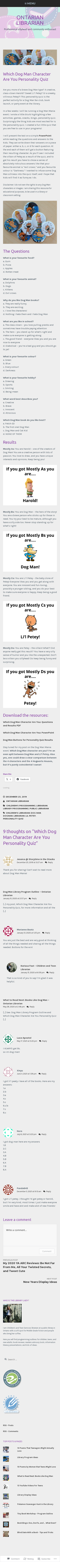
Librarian (41, 805)
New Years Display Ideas (40, 1281)
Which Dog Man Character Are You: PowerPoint (28, 732)
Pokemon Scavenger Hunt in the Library (35, 1504)
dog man (36, 813)
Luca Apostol (24, 1037)
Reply (50, 862)
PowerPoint (45, 135)
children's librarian (18, 813)
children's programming (21, 805)
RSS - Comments (10, 1431)
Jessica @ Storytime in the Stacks (36, 859)
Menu (31, 3)
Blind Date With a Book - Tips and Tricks (35, 1532)
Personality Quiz (13, 819)
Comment (46, 1251)
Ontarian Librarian (30, 20)
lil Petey (30, 816)
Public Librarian (39, 808)
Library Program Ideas (27, 1457)
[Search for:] (19, 1359)
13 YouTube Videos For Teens (30, 1485)
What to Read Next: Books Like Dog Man (35, 1476)
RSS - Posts (8, 1425)
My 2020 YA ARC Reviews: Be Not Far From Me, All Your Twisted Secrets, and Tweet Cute (29, 1266)
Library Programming (16, 808)
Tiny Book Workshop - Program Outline (35, 1514)
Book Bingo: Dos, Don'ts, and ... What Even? (36, 1523)
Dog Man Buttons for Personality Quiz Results (28, 740)
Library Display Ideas (27, 1495)
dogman (8, 816)
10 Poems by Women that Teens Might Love (36, 1467)
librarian (19, 816)
